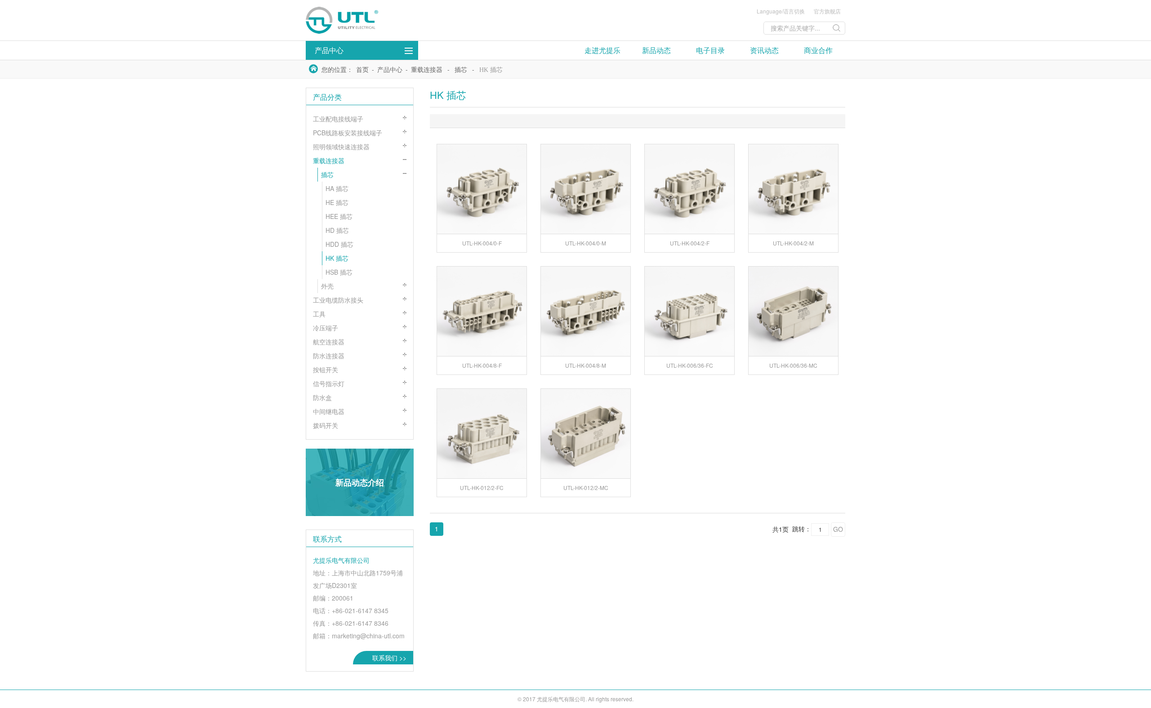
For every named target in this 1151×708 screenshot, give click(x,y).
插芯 (461, 70)
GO (838, 529)
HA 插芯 (337, 188)
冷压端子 (325, 327)
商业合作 (818, 50)
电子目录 (710, 50)
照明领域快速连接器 (341, 146)
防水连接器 (328, 355)
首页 (362, 70)
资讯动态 (764, 50)
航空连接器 (328, 341)
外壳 (327, 285)
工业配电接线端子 (338, 118)
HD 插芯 (337, 230)
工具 (319, 313)
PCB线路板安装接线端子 (347, 132)
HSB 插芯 (339, 271)
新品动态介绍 (359, 482)
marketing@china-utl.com (368, 635)
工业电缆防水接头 (338, 299)
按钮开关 (325, 369)
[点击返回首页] (373, 20)
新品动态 (656, 50)
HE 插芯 (337, 202)
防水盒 (322, 397)
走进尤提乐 (602, 50)
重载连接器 (426, 70)
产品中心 (329, 50)
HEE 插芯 (339, 216)
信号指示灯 (328, 383)
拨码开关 (325, 425)
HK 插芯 (491, 70)
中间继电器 (328, 411)
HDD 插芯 (339, 244)
